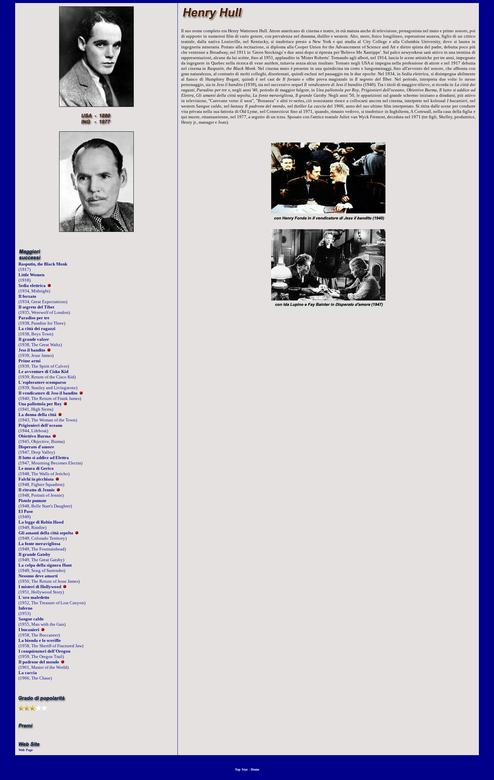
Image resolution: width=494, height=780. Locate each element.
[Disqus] (328, 412)
